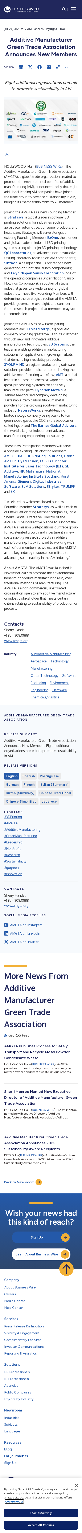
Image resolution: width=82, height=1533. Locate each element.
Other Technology (44, 675)
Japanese (49, 801)
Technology (59, 661)
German (12, 785)
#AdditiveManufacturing (22, 829)
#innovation (13, 874)
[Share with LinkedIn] (21, 67)
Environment (59, 683)
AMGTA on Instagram (26, 925)
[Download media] (6, 154)
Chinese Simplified (21, 801)
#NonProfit (12, 848)
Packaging (38, 683)
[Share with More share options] (67, 67)
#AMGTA (11, 823)
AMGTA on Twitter (24, 942)
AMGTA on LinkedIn (25, 933)
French (29, 785)
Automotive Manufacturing (51, 654)
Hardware (59, 690)
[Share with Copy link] (58, 67)
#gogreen (11, 867)
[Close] (76, 1485)
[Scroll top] (66, 1269)
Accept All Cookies (41, 1525)
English (11, 776)
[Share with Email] (48, 67)
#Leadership (13, 842)
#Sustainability (15, 861)
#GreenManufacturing (20, 836)
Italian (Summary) (54, 785)
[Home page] (21, 9)
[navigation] (73, 9)
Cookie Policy (14, 1501)
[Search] (64, 9)
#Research (12, 855)
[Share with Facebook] (39, 67)
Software (69, 675)
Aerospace (39, 661)
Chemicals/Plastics (45, 697)
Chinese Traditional (55, 793)
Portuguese (49, 776)
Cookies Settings (41, 1513)
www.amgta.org (16, 641)
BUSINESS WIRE (49, 166)
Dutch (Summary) (20, 793)
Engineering (40, 690)
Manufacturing (42, 668)
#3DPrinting (13, 817)
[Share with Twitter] (30, 67)
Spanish (28, 776)
